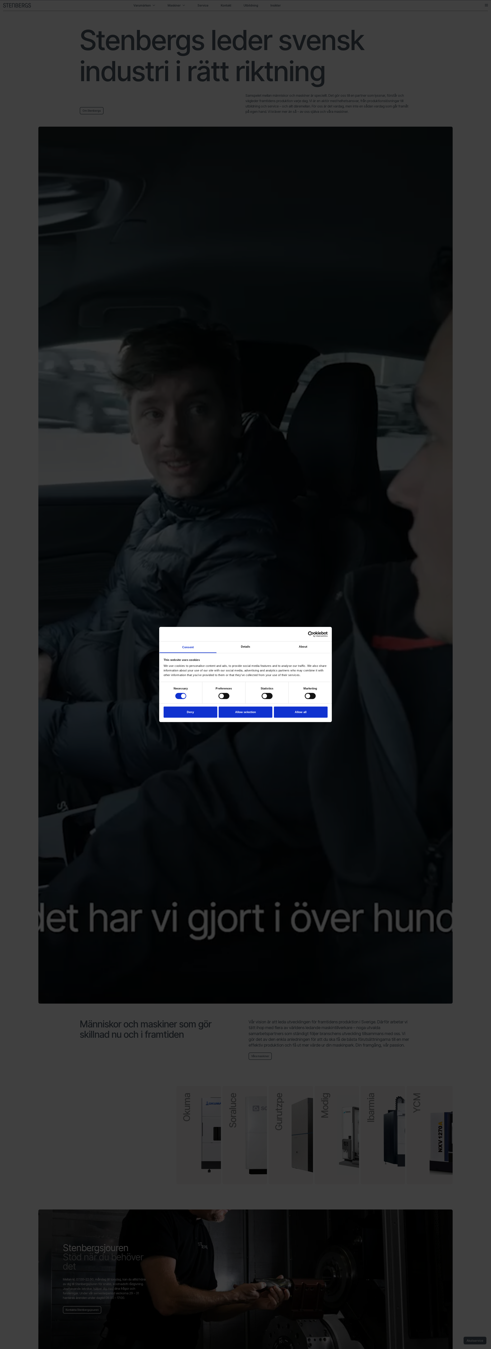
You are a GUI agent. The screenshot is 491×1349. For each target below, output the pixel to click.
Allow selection (245, 712)
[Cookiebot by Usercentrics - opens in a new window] (311, 634)
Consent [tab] (188, 647)
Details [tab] (245, 646)
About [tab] (303, 646)
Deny (190, 712)
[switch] (223, 696)
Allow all (300, 712)
